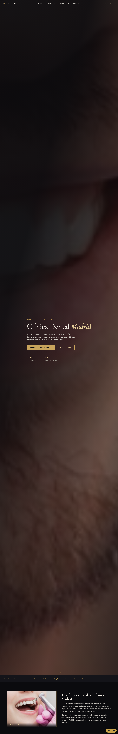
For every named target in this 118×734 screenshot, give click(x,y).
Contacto (77, 3)
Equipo (61, 3)
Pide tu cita (108, 3)
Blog (68, 3)
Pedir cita (111, 730)
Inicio (40, 3)
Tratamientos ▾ (51, 3)
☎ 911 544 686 (65, 347)
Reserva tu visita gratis (41, 347)
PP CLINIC (10, 3)
